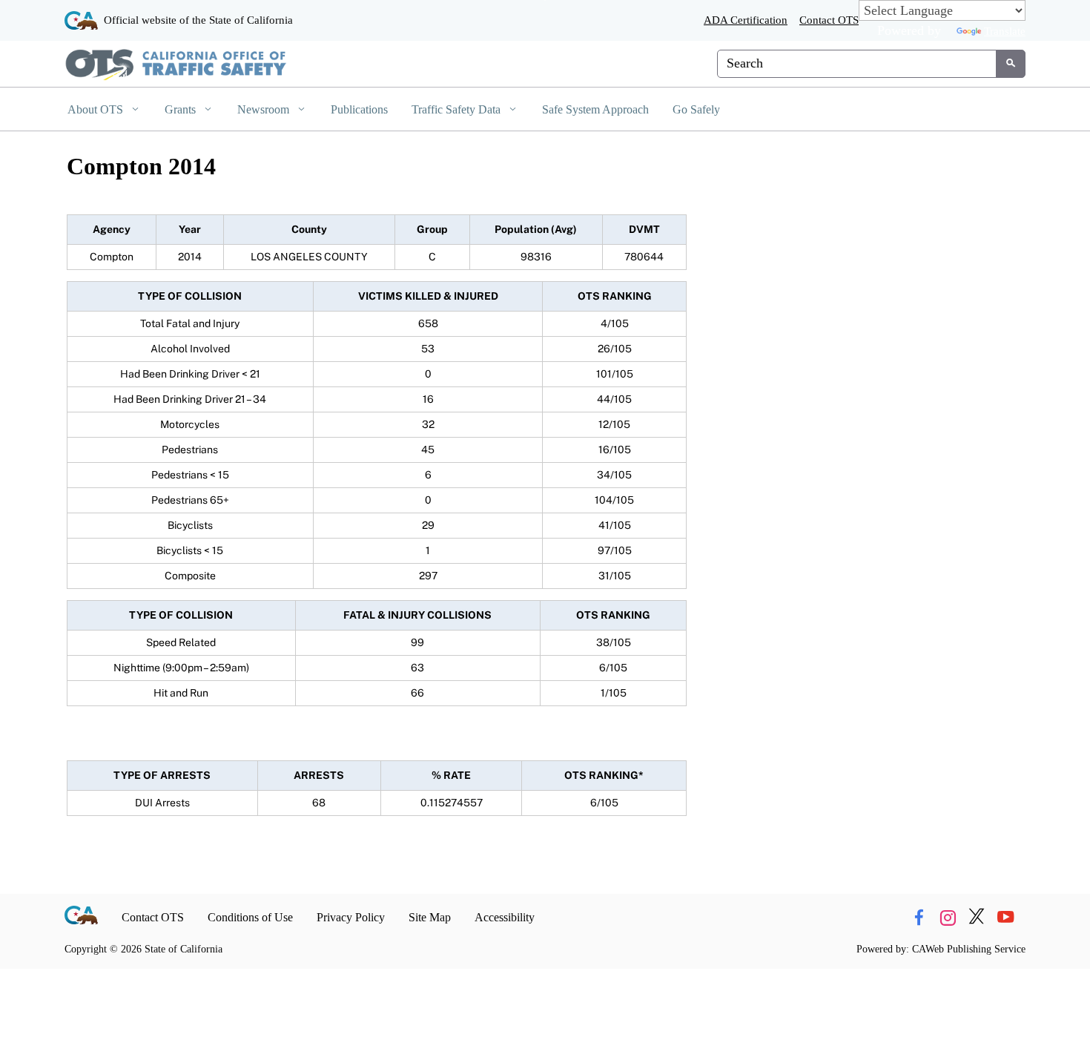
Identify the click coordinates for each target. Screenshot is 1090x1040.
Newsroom (264, 109)
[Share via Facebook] (919, 917)
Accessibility (505, 917)
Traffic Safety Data (457, 109)
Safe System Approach (595, 109)
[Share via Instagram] (948, 917)
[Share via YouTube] (1005, 917)
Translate (1004, 30)
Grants (182, 109)
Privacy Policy (351, 917)
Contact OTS (829, 19)
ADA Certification (745, 19)
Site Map (430, 917)
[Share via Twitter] (976, 917)
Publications (359, 109)
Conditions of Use (250, 917)
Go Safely (696, 109)
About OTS (96, 109)
